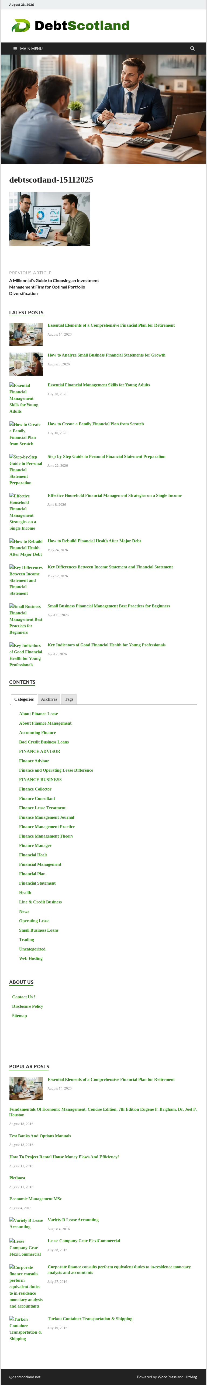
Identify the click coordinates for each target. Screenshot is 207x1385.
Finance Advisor (34, 761)
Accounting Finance (37, 732)
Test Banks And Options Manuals (40, 1136)
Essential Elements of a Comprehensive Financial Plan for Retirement (111, 325)
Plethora (17, 1178)
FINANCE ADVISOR (39, 751)
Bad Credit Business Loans (44, 742)
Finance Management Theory (46, 836)
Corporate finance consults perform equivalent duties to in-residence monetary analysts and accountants (119, 1270)
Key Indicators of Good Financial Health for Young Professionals (106, 645)
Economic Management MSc (35, 1199)
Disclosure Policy (27, 1006)
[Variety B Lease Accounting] (26, 1220)
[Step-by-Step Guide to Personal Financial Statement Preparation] (26, 457)
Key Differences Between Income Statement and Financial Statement (110, 567)
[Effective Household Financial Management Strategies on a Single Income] (26, 496)
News (24, 911)
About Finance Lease (38, 713)
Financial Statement (37, 883)
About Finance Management (45, 723)
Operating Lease (34, 920)
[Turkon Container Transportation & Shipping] (26, 1319)
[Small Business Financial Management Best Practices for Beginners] (26, 607)
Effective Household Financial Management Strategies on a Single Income (115, 495)
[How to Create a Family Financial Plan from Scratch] (26, 425)
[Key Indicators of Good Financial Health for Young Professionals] (26, 646)
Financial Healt (33, 855)
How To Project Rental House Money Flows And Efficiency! (64, 1157)
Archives (49, 699)
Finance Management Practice (47, 826)
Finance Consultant (37, 798)
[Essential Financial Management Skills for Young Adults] (26, 386)
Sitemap (19, 1015)
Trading (26, 939)
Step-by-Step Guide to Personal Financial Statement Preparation (106, 456)
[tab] (24, 699)
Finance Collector (35, 789)
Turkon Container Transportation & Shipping (90, 1318)
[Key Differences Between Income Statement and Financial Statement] (26, 568)
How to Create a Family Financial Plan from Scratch (96, 424)
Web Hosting (31, 958)
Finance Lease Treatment (42, 808)
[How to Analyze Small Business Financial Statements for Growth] (26, 356)
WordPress (167, 1377)
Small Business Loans (38, 930)
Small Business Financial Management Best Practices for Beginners (109, 606)
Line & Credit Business (40, 902)
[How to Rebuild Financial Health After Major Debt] (26, 542)
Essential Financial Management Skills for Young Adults (99, 385)
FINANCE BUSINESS (40, 779)
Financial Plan (32, 873)
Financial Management (40, 864)
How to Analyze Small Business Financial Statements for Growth (106, 355)
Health (25, 892)
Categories (24, 699)
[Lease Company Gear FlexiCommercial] (26, 1241)
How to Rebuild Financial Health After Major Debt (94, 541)
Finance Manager (35, 845)
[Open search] (192, 48)
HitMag (190, 1377)
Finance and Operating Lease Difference (56, 770)
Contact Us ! (23, 997)
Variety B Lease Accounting (73, 1219)
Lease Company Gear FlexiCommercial (84, 1240)
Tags (69, 699)
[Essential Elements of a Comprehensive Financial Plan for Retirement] (26, 326)
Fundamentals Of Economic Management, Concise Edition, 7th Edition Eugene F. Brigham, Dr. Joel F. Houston (103, 1112)
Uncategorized (32, 949)
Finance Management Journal (46, 817)
